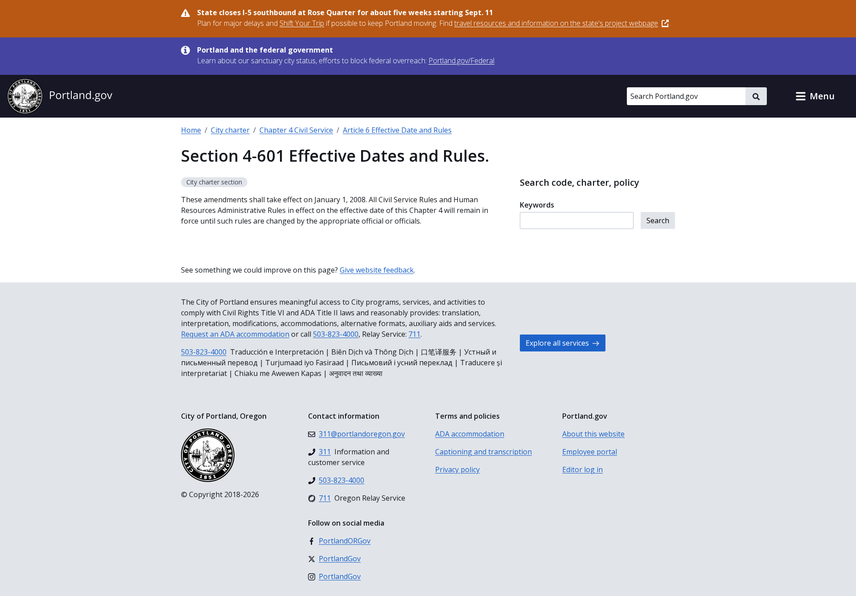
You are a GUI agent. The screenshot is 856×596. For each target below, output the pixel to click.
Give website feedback (377, 270)
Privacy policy (457, 469)
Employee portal (589, 452)
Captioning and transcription (483, 452)
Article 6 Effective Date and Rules (397, 130)
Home (191, 130)
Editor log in (582, 469)
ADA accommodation (469, 434)
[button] (815, 96)
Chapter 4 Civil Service (296, 130)
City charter (230, 130)
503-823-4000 (335, 334)
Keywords (537, 205)
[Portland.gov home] (59, 96)
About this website (593, 434)
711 (414, 334)
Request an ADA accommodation (235, 334)
